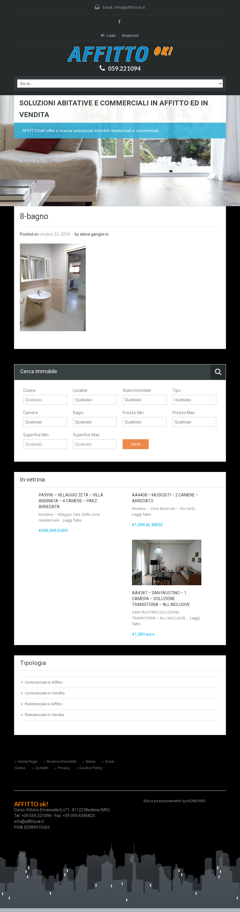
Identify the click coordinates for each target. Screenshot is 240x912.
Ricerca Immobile (61, 761)
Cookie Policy (90, 768)
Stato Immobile (137, 390)
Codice (29, 390)
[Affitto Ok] (120, 54)
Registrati (130, 36)
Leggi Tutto (72, 520)
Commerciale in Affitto (44, 682)
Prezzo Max (183, 412)
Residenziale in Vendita (44, 715)
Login (111, 36)
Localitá (80, 390)
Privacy (64, 768)
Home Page (27, 761)
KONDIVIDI (196, 801)
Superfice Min (36, 434)
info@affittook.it (130, 7)
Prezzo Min (133, 412)
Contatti (41, 768)
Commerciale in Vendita (45, 693)
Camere (30, 412)
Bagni (78, 412)
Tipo (176, 390)
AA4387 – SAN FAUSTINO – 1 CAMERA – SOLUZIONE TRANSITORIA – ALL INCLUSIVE (161, 598)
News (90, 761)
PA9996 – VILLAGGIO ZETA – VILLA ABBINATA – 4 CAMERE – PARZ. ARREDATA (71, 501)
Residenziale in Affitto (43, 704)
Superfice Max (86, 434)
